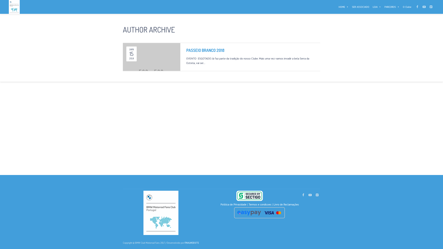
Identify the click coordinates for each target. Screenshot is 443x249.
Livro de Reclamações (286, 204)
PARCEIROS (390, 6)
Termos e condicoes (259, 204)
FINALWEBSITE (192, 242)
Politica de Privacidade (233, 204)
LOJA (375, 6)
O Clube (407, 6)
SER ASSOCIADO (360, 6)
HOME (342, 6)
